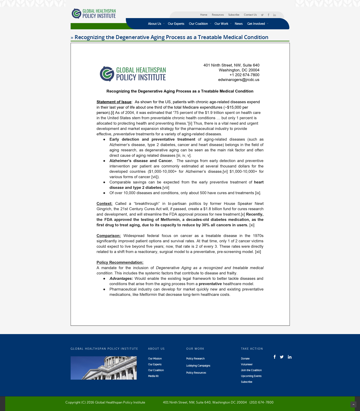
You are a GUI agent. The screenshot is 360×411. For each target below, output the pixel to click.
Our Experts (176, 24)
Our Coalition (198, 24)
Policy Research (195, 358)
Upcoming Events (251, 376)
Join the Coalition (251, 370)
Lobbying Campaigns (198, 365)
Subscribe (233, 14)
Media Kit (153, 376)
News (239, 24)
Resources (218, 14)
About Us (154, 24)
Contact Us (250, 14)
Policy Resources (196, 372)
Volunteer (246, 364)
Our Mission (155, 358)
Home (203, 14)
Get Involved (256, 24)
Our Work (221, 24)
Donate (245, 358)
